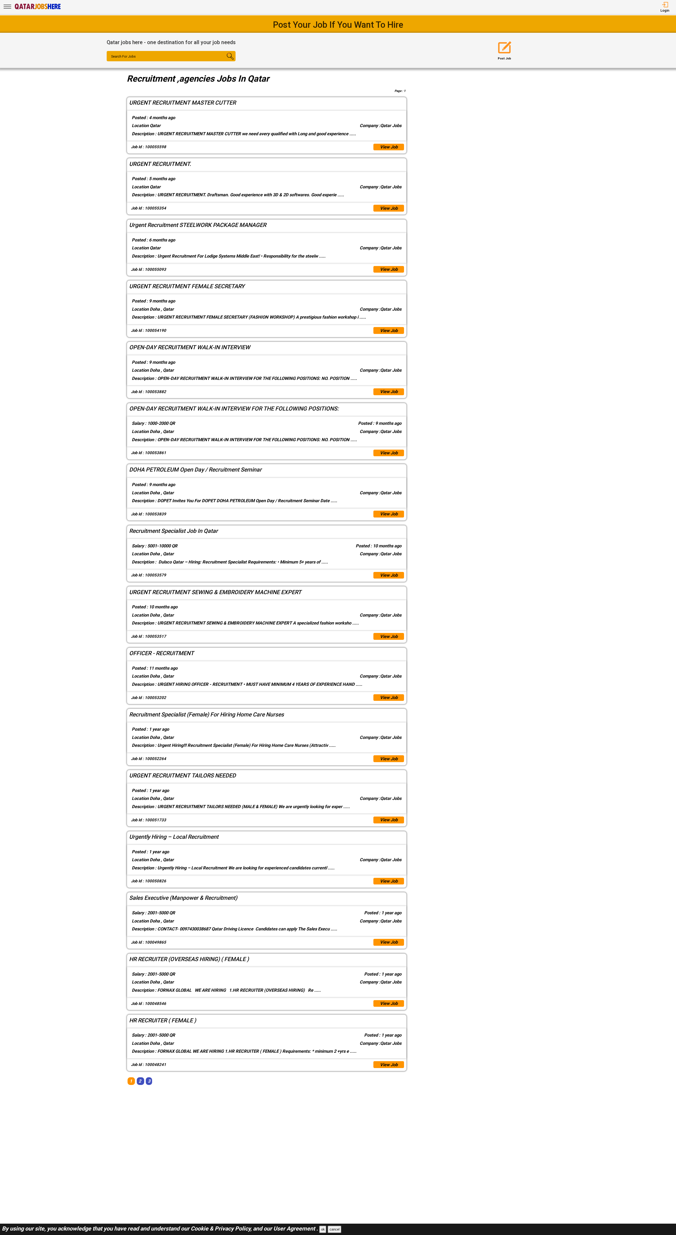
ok (323, 1229)
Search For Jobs (123, 56)
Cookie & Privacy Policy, (222, 1228)
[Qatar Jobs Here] (38, 9)
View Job (389, 147)
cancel (335, 1229)
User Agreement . (295, 1228)
